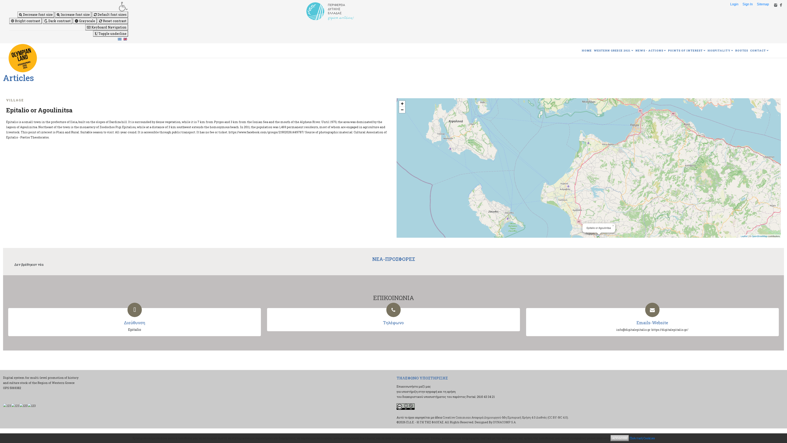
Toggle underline (112, 33)
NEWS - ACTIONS (649, 50)
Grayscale (86, 21)
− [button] (402, 109)
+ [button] (402, 103)
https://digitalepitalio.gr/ (669, 330)
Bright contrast (27, 21)
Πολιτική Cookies (642, 438)
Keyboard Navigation (108, 27)
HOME (587, 50)
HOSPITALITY (718, 50)
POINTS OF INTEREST (685, 50)
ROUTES (741, 50)
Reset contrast (114, 21)
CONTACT (758, 50)
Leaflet (744, 236)
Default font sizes (111, 14)
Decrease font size (37, 14)
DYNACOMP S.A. (504, 422)
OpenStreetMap (759, 236)
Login (734, 4)
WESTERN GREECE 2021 (612, 50)
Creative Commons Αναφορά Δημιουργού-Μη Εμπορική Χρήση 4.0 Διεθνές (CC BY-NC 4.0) (505, 417)
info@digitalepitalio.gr (633, 330)
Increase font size (75, 14)
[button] (68, 6)
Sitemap (763, 4)
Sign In (748, 4)
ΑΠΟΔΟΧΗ (619, 438)
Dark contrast (59, 21)
